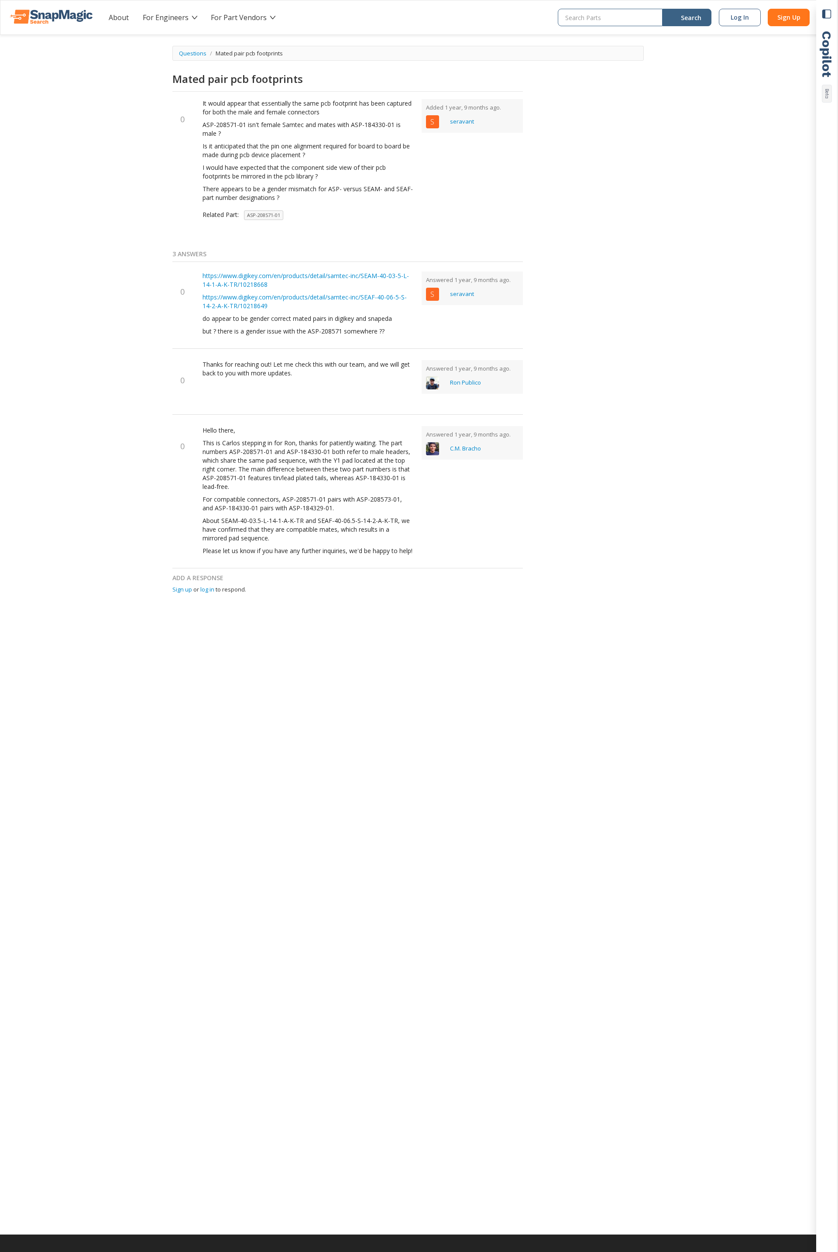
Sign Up (788, 17)
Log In (740, 17)
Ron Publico (465, 382)
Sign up (182, 589)
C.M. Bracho (465, 448)
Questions (193, 53)
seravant (462, 121)
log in (208, 589)
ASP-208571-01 (263, 215)
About (119, 17)
